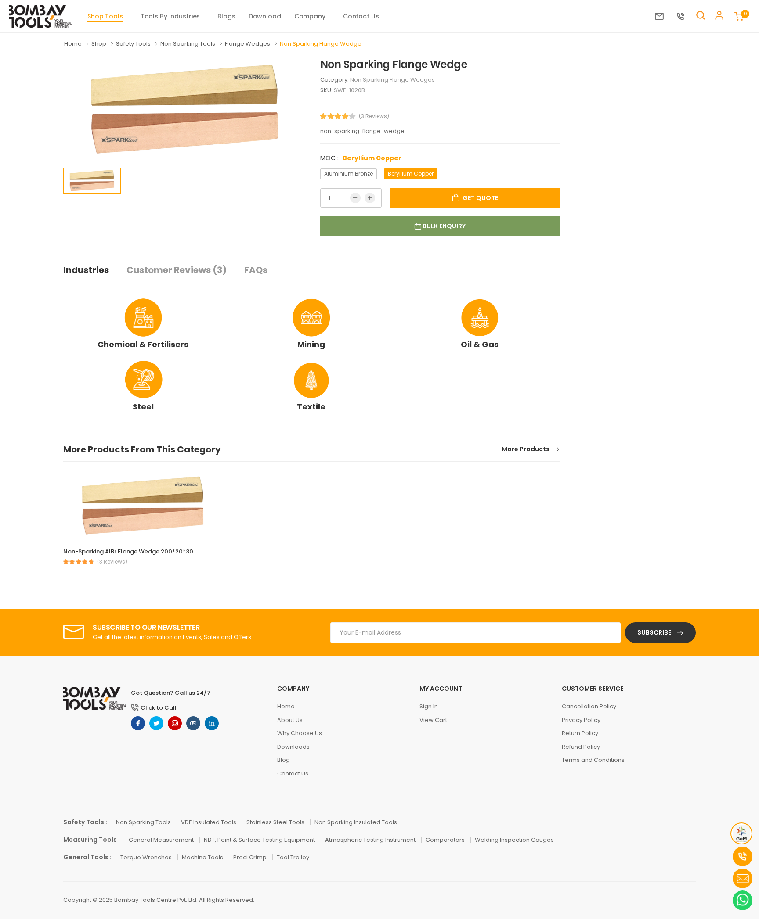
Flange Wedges (248, 43)
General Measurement (162, 840)
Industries (86, 270)
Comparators (446, 840)
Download (265, 16)
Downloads (293, 747)
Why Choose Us (299, 733)
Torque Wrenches (146, 857)
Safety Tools (134, 43)
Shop (99, 43)
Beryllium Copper (411, 173)
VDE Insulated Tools (209, 822)
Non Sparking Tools (188, 43)
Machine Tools (203, 857)
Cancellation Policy (589, 706)
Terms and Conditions (593, 760)
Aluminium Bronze (348, 173)
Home (73, 43)
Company (309, 16)
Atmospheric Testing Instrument (371, 840)
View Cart (433, 720)
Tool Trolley (293, 857)
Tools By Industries (170, 16)
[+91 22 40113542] (683, 16)
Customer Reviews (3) (176, 270)
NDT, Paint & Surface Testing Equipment (260, 840)
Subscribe (654, 632)
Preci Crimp (250, 857)
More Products (526, 449)
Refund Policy (581, 747)
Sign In (428, 706)
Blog (283, 760)
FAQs (255, 270)
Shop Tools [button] (105, 16)
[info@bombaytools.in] (661, 16)
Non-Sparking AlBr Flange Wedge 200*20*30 (128, 551)
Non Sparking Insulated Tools (355, 822)
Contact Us (361, 16)
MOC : (360, 158)
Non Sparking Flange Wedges (392, 79)
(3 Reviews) (374, 116)
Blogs (226, 16)
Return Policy (580, 733)
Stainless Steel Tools (276, 822)
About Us (290, 720)
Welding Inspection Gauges (514, 840)
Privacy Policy (581, 720)
